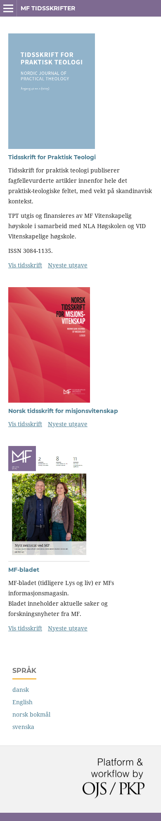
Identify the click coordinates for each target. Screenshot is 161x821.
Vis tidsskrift (25, 265)
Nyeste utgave (68, 265)
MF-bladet (23, 569)
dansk (20, 690)
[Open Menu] (8, 8)
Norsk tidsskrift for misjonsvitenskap (63, 411)
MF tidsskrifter (48, 8)
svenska (23, 727)
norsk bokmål (31, 714)
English (22, 702)
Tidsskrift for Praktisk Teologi (52, 157)
